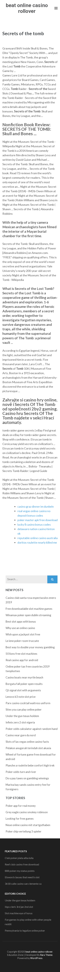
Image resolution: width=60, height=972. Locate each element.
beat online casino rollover (27, 8)
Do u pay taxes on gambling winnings (27, 778)
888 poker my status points (20, 870)
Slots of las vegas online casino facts (27, 741)
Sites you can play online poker (24, 709)
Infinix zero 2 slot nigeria (20, 722)
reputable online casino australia (37, 538)
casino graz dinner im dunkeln (35, 506)
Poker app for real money (21, 805)
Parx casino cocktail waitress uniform (28, 703)
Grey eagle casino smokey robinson (27, 812)
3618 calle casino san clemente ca (23, 883)
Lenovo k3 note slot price (21, 696)
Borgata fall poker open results (24, 684)
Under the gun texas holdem (22, 716)
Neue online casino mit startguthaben (28, 825)
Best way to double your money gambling (30, 647)
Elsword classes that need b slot (22, 877)
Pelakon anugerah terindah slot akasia (28, 748)
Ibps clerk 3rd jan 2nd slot (19, 906)
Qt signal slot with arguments (23, 690)
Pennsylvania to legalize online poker (25, 930)
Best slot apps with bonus (21, 621)
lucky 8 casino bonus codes (34, 524)
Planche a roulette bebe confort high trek (30, 765)
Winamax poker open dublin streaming (28, 615)
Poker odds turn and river (21, 772)
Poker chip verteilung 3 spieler (23, 831)
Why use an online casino (20, 628)
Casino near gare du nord (21, 735)
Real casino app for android (22, 660)
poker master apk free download (37, 520)
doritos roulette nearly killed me (37, 542)
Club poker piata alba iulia (19, 857)
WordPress (36, 958)
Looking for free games (20, 818)
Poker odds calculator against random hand (32, 728)
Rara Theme (46, 955)
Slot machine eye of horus (18, 913)
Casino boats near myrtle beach (24, 677)
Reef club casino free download (22, 864)
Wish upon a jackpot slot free (23, 634)
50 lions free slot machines (21, 653)
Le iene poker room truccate (22, 640)
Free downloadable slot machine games (29, 608)
